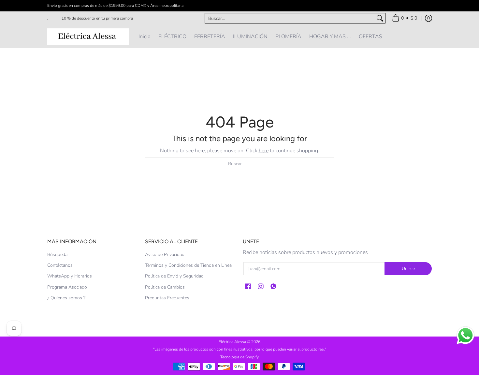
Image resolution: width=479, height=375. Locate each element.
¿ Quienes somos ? (66, 298)
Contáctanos (60, 265)
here (264, 150)
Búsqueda (57, 254)
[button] (248, 286)
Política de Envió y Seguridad (174, 276)
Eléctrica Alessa (233, 341)
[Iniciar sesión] (428, 18)
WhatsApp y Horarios (69, 276)
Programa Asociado (67, 287)
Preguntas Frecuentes (167, 298)
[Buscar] (380, 18)
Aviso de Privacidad (164, 254)
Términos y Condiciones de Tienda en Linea (188, 265)
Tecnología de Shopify (239, 357)
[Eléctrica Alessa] (88, 36)
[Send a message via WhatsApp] (465, 335)
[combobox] (290, 18)
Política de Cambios (165, 287)
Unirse (408, 268)
